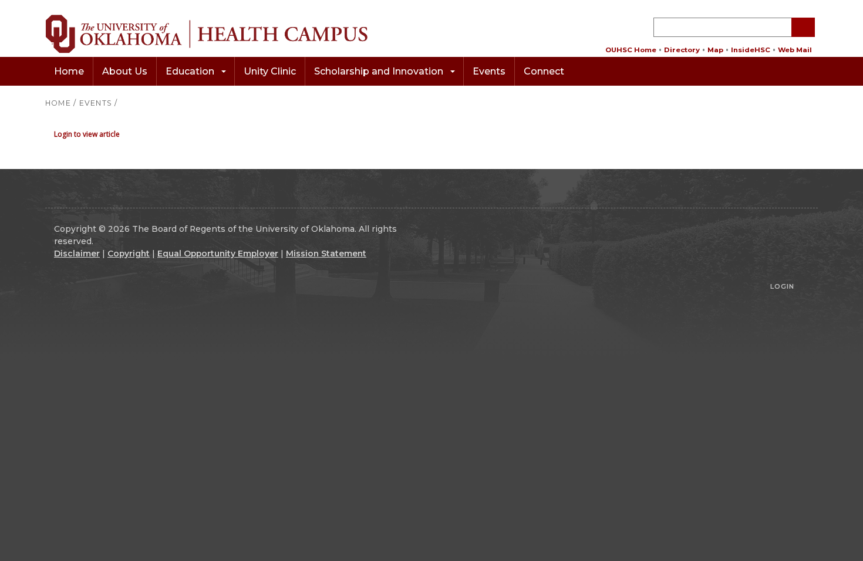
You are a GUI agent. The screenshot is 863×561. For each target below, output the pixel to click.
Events (489, 71)
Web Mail (795, 50)
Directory (682, 50)
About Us (124, 71)
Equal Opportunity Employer (217, 253)
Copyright (128, 253)
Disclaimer (77, 253)
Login (782, 286)
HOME (58, 103)
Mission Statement (326, 253)
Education (190, 71)
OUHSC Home (630, 50)
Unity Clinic (270, 71)
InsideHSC (750, 50)
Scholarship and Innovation (378, 71)
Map (715, 50)
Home (69, 71)
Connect (544, 71)
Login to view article (87, 134)
